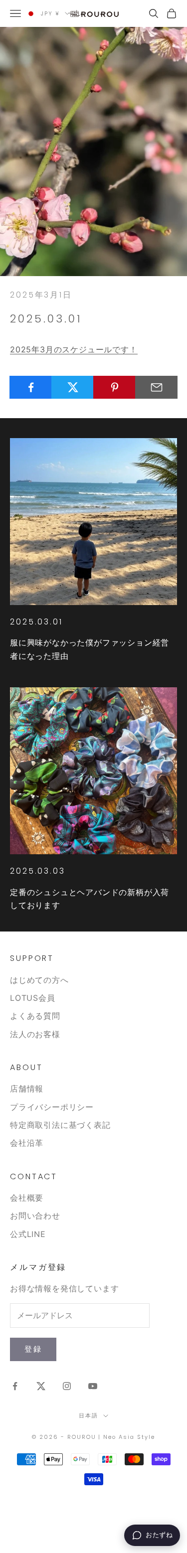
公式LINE (28, 1234)
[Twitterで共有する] (72, 387)
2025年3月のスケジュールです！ (74, 349)
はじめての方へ (39, 980)
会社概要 (26, 1198)
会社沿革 (26, 1143)
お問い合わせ (35, 1216)
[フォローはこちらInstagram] (67, 1386)
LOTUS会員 (32, 998)
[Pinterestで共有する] (114, 387)
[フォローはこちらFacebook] (15, 1386)
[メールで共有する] (156, 387)
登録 (33, 1349)
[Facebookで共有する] (30, 387)
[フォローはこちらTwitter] (41, 1386)
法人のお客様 (35, 1034)
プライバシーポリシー (52, 1107)
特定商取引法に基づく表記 (60, 1125)
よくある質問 (35, 1016)
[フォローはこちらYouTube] (93, 1386)
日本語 (88, 1415)
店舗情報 (26, 1088)
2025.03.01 (36, 621)
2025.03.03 (37, 871)
